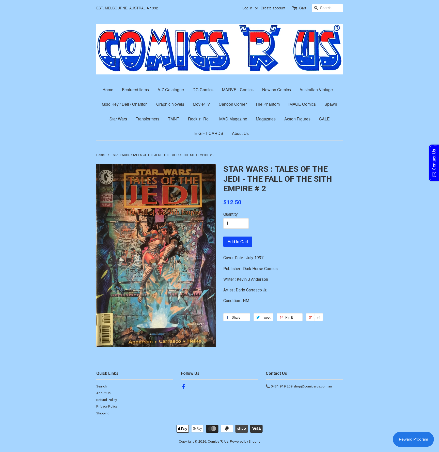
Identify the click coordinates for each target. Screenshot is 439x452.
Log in (247, 7)
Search (101, 386)
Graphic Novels (170, 104)
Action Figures (297, 119)
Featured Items (135, 89)
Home (107, 89)
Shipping (102, 413)
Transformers (147, 119)
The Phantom (267, 104)
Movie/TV (201, 104)
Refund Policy (106, 400)
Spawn (330, 104)
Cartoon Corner (233, 104)
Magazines (266, 119)
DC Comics (203, 89)
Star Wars (118, 119)
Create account (273, 7)
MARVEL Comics (238, 89)
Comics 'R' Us (218, 441)
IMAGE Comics (302, 104)
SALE (324, 119)
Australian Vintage (316, 89)
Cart (302, 7)
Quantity (230, 214)
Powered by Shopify (245, 441)
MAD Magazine (233, 119)
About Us (240, 133)
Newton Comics (276, 89)
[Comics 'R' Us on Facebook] (183, 387)
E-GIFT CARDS (208, 133)
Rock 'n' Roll (199, 119)
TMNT (173, 119)
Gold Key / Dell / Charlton (125, 104)
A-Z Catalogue (171, 89)
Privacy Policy (106, 406)
